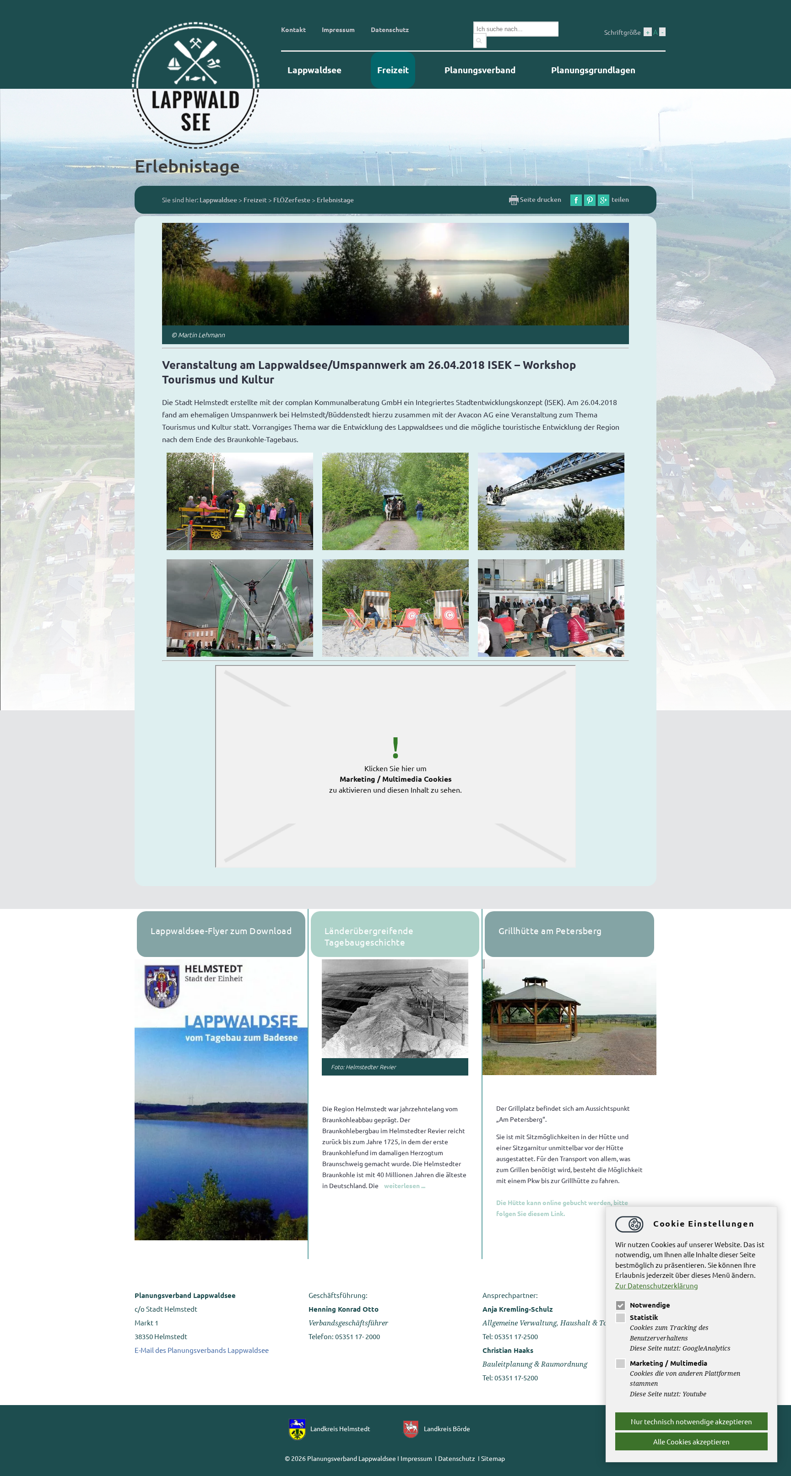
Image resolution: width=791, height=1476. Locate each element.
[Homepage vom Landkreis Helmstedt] (299, 1428)
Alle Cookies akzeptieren (691, 1441)
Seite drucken (540, 199)
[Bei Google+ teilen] (603, 199)
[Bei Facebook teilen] (576, 199)
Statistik (644, 1317)
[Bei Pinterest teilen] (590, 199)
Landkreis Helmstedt (340, 1428)
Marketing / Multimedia (668, 1363)
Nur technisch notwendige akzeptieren (691, 1421)
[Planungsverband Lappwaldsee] (203, 84)
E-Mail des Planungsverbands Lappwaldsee (202, 1350)
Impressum (338, 29)
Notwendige (650, 1304)
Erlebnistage (335, 199)
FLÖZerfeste (291, 199)
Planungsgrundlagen (593, 70)
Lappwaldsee (314, 70)
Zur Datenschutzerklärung (656, 1285)
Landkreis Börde (447, 1428)
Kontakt (293, 29)
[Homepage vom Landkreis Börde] (413, 1428)
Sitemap (493, 1458)
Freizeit (393, 70)
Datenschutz (390, 29)
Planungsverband (479, 70)
